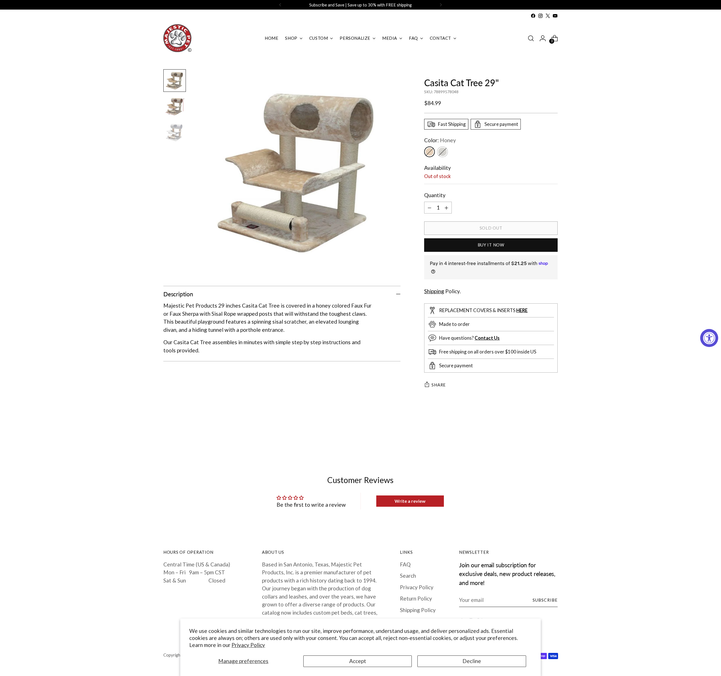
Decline (471, 661)
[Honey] (429, 151)
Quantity (435, 195)
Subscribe (545, 599)
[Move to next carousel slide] (553, 437)
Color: (440, 140)
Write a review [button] (410, 501)
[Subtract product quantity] (429, 207)
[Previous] (280, 5)
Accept (357, 661)
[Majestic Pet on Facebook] (533, 15)
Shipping (434, 291)
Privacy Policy (248, 645)
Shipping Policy (418, 610)
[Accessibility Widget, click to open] (709, 338)
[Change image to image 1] (174, 80)
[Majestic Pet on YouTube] (555, 15)
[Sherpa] (442, 151)
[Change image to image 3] (174, 132)
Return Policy (416, 598)
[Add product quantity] (446, 207)
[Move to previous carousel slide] (540, 437)
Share (438, 384)
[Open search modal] (531, 38)
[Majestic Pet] (177, 38)
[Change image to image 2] (174, 106)
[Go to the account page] (542, 38)
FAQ (405, 564)
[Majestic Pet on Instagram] (540, 15)
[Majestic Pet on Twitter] (547, 15)
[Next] (441, 5)
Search (408, 575)
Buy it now (491, 244)
